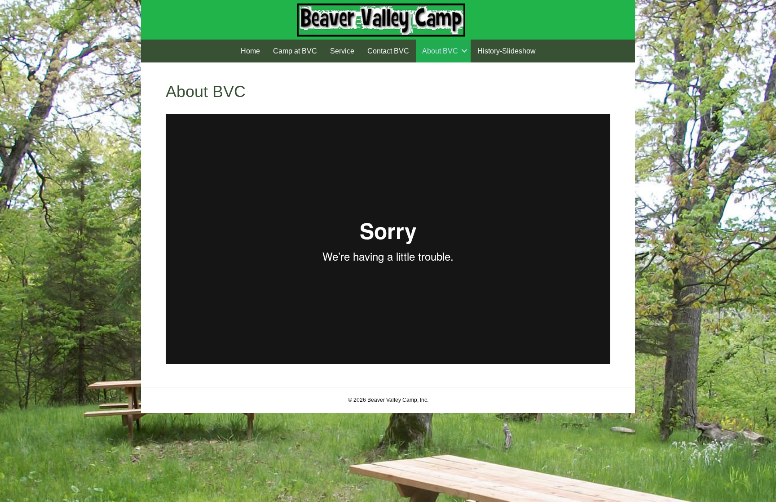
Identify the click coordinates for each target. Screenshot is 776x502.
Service (342, 51)
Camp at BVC (295, 51)
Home (250, 51)
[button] (464, 51)
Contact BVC (388, 51)
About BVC (440, 51)
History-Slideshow (506, 51)
